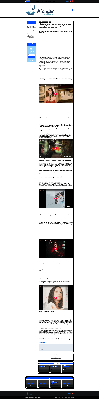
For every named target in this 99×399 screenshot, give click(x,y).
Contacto (62, 10)
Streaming (57, 10)
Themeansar (39, 397)
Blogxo (35, 397)
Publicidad (66, 10)
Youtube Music (42, 32)
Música (59, 31)
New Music (62, 31)
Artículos (41, 366)
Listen (53, 31)
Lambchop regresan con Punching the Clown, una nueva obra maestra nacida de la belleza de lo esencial (31, 27)
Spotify (65, 31)
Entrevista (43, 31)
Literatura (62, 397)
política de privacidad (31, 59)
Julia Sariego (50, 31)
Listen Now (56, 31)
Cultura (41, 31)
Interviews (46, 31)
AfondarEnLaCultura (56, 358)
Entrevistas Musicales (66, 366)
